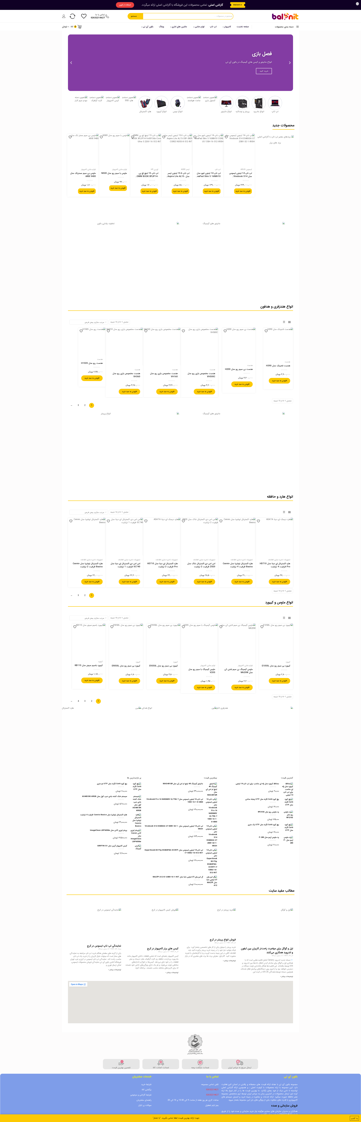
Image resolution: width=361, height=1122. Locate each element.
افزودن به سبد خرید (242, 191)
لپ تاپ (213, 26)
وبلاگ (161, 26)
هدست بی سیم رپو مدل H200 (239, 369)
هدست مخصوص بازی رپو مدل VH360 (126, 375)
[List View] (284, 322)
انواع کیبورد (161, 111)
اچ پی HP (154, 169)
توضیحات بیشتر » (286, 976)
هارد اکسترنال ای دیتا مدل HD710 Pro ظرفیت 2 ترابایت (162, 565)
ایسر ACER (185, 169)
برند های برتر (275, 142)
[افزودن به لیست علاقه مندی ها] (226, 137)
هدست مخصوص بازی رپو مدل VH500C (201, 375)
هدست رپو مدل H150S (92, 363)
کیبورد (288, 661)
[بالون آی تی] (285, 16)
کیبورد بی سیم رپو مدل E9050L (126, 666)
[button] (290, 63)
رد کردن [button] (354, 1118)
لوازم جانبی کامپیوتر (119, 169)
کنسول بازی (210, 100)
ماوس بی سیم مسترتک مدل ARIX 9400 (83, 175)
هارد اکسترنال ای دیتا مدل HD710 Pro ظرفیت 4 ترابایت (275, 565)
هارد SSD (129, 100)
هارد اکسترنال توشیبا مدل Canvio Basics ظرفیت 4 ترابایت (238, 565)
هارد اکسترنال (145, 111)
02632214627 (212, 1095)
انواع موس (177, 111)
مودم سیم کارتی (80, 100)
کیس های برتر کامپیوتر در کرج (162, 949)
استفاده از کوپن (125, 4)
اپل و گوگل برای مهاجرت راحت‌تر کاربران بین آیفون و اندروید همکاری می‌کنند (267, 951)
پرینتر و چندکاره (242, 111)
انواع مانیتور (226, 111)
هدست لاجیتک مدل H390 (278, 365)
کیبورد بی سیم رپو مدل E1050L (276, 666)
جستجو (134, 16)
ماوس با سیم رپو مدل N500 (114, 173)
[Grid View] (289, 322)
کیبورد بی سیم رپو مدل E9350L (163, 666)
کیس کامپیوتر (113, 100)
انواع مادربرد (258, 111)
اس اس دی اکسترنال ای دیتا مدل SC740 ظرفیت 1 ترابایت (125, 565)
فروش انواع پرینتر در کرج (223, 940)
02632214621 (212, 1089)
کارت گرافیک (96, 100)
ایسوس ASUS (246, 169)
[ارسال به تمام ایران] (275, 173)
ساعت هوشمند (194, 100)
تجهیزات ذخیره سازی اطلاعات (279, 559)
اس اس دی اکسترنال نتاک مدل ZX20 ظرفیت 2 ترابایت (201, 565)
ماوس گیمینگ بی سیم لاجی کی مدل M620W (238, 671)
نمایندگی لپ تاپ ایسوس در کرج (104, 946)
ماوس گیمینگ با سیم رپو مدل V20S (201, 671)
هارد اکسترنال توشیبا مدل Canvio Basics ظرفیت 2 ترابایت (88, 565)
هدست (287, 361)
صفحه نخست (243, 26)
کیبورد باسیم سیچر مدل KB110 (89, 665)
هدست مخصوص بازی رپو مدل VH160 (164, 375)
